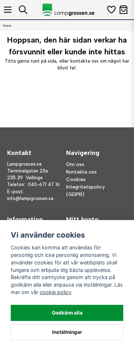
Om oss (75, 164)
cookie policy (55, 292)
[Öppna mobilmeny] (8, 9)
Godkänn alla (67, 313)
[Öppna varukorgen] (123, 10)
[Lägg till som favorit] (111, 10)
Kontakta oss (81, 172)
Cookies (76, 179)
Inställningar (67, 332)
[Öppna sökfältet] (23, 10)
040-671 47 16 (44, 184)
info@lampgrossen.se (30, 198)
